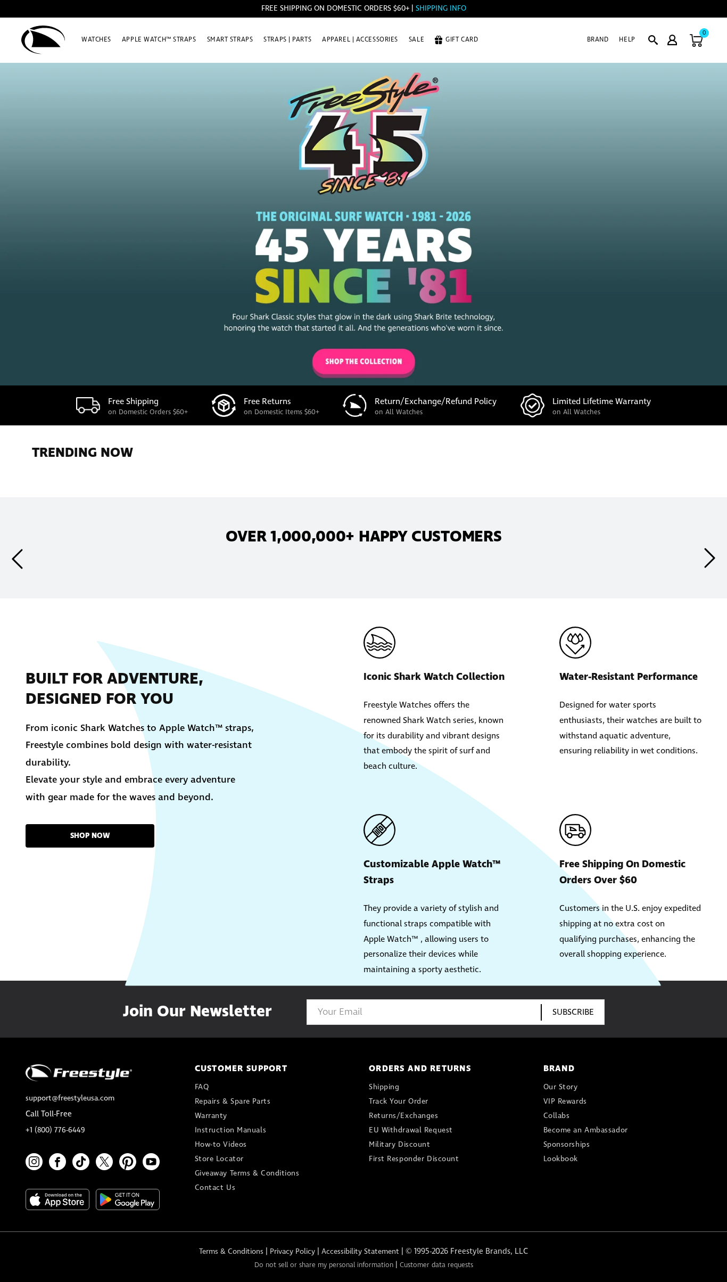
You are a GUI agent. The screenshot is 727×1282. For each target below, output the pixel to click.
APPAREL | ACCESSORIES (360, 40)
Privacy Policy (292, 1251)
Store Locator (219, 1159)
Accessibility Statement (360, 1251)
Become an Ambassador (585, 1130)
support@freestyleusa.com (70, 1098)
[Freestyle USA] (43, 40)
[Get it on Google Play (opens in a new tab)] (128, 1199)
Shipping (384, 1087)
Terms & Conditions (231, 1251)
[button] (653, 40)
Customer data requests (436, 1265)
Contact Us (215, 1188)
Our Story (560, 1087)
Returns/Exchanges (404, 1116)
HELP (627, 40)
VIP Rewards (565, 1101)
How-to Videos (221, 1144)
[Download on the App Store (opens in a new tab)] (57, 1199)
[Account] (672, 40)
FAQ (202, 1087)
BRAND (598, 40)
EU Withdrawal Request (411, 1130)
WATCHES (96, 40)
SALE (416, 40)
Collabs (556, 1116)
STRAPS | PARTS (287, 40)
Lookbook (560, 1159)
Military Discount (400, 1144)
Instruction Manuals (231, 1130)
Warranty (211, 1116)
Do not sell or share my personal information (323, 1265)
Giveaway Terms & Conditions (247, 1173)
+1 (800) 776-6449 (55, 1130)
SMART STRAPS (230, 40)
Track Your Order (398, 1101)
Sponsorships (566, 1144)
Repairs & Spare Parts (233, 1101)
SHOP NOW (90, 836)
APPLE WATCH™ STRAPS (159, 40)
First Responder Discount (414, 1159)
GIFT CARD (461, 40)
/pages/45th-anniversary (363, 224)
